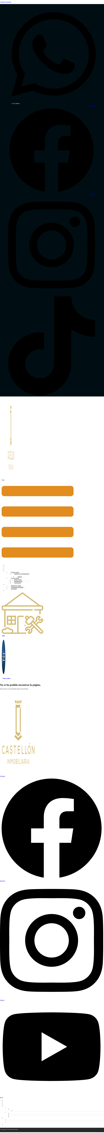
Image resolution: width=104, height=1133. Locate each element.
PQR (3, 635)
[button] (38, 521)
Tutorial (21, 1110)
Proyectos (6, 1103)
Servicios (6, 1104)
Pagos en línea (6, 678)
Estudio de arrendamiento (21, 574)
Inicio (5, 1100)
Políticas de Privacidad (99, 1131)
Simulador (14, 589)
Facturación (17, 583)
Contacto (8, 590)
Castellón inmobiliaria (5, 2)
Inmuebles (6, 1101)
